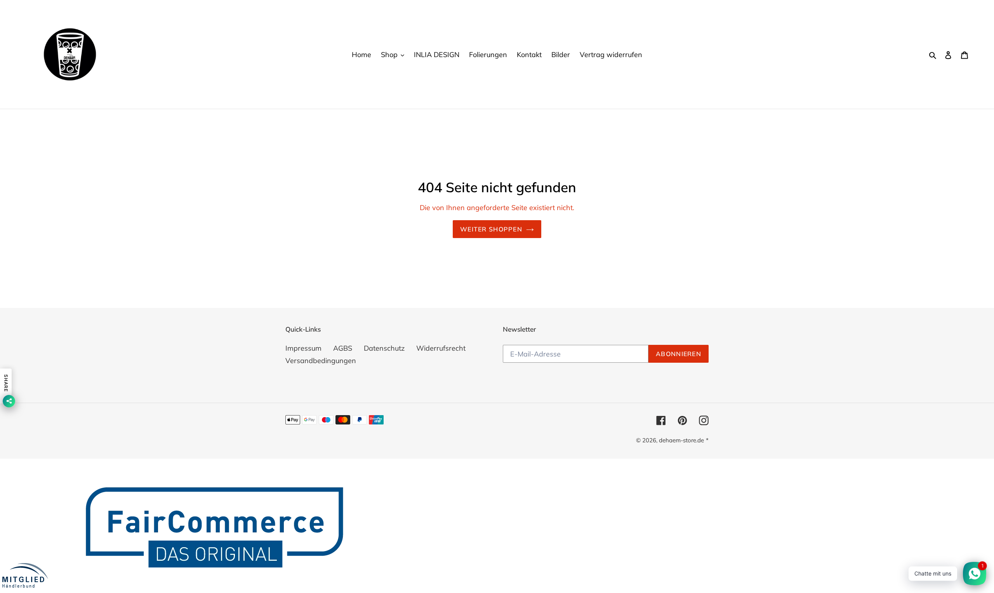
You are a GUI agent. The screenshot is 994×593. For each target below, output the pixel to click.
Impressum (303, 348)
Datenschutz (384, 348)
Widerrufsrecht (441, 348)
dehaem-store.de (681, 440)
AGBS (342, 348)
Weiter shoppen (491, 229)
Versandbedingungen (320, 360)
